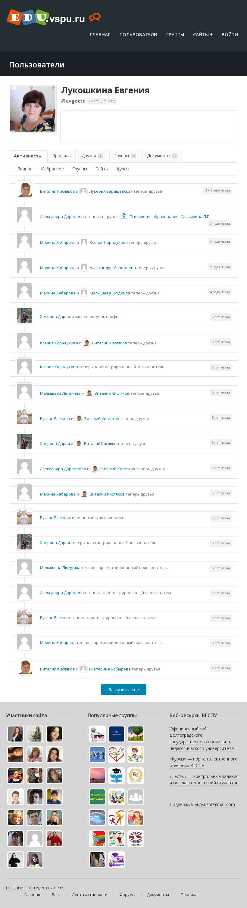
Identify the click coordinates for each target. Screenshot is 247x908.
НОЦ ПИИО (16, 888)
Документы (161, 155)
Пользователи (138, 34)
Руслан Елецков (55, 418)
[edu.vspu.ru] (54, 18)
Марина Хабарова (58, 242)
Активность (27, 156)
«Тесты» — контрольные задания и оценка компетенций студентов (204, 779)
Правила (189, 894)
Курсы (123, 169)
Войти (230, 34)
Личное (25, 169)
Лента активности (90, 894)
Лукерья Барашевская (111, 191)
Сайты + (203, 34)
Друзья (92, 155)
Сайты (101, 169)
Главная (100, 34)
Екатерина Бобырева (110, 669)
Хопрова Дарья (55, 316)
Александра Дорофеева (63, 216)
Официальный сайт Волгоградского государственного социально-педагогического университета (202, 738)
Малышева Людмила (110, 293)
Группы (175, 34)
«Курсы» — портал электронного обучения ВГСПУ (204, 762)
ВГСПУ (33, 888)
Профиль (61, 155)
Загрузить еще (124, 689)
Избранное (52, 169)
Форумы (127, 894)
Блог (56, 894)
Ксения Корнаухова (109, 242)
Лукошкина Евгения (105, 90)
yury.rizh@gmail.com (215, 804)
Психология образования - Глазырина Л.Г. (170, 216)
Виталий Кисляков (57, 191)
